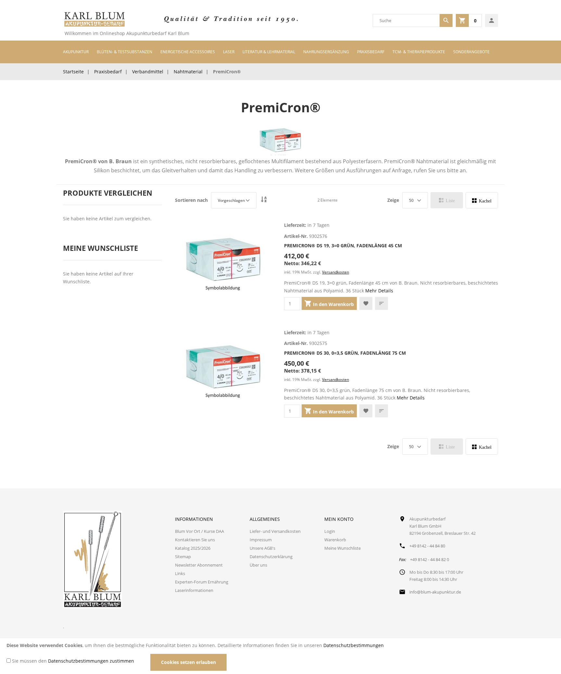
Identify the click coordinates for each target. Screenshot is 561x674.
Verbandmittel (147, 71)
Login (329, 531)
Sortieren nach (191, 200)
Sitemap (183, 556)
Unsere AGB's (262, 548)
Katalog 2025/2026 (192, 548)
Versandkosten (335, 272)
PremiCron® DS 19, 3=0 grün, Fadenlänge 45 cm (343, 245)
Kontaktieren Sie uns (195, 540)
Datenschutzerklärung (271, 556)
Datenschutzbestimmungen (353, 645)
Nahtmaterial (188, 71)
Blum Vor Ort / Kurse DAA (199, 531)
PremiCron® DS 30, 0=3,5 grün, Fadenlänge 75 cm (345, 353)
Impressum (261, 540)
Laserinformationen (194, 590)
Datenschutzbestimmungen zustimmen (91, 661)
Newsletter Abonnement (199, 565)
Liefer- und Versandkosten (275, 531)
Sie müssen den (73, 661)
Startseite (73, 71)
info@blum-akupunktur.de (435, 592)
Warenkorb (335, 540)
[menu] (280, 52)
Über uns (258, 565)
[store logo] (94, 20)
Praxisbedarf (108, 71)
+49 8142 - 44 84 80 (427, 546)
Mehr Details (379, 291)
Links (180, 573)
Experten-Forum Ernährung (201, 582)
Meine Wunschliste (342, 548)
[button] (365, 303)
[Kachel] (482, 200)
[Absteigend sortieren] (264, 200)
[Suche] (446, 20)
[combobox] (406, 20)
